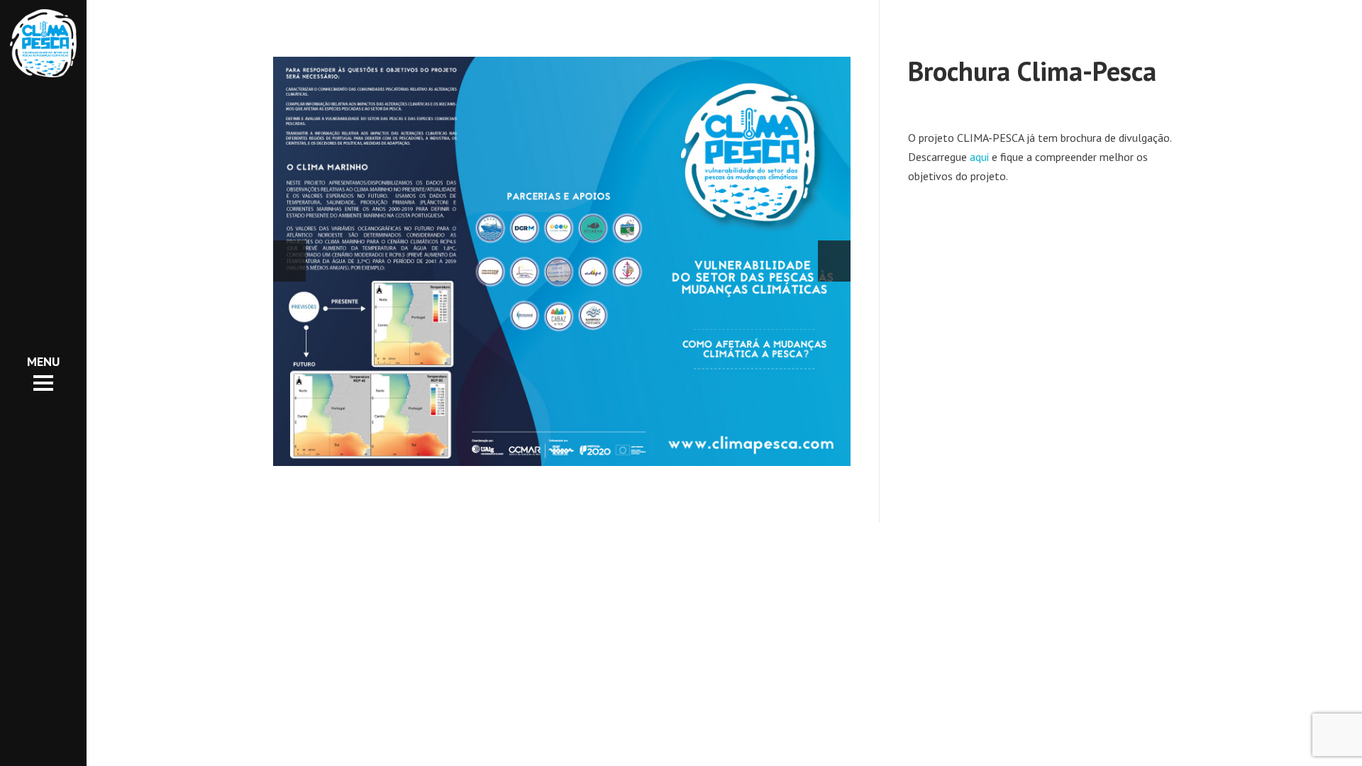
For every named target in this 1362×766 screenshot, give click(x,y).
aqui (979, 157)
